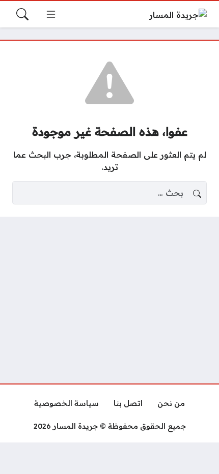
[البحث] (22, 14)
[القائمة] (51, 14)
